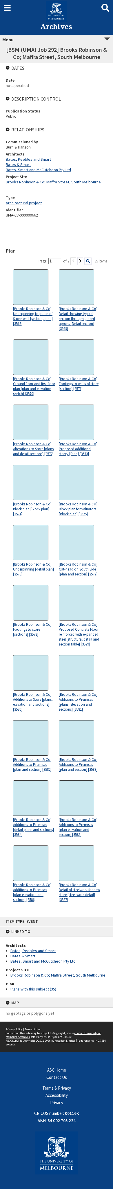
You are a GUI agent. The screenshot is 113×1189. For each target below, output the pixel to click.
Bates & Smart (22, 956)
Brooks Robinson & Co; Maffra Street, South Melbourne (57, 975)
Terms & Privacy (56, 1088)
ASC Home (56, 1070)
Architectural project (24, 202)
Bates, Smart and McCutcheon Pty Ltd (43, 961)
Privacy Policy (14, 1029)
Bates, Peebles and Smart (33, 950)
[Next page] (80, 261)
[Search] (88, 261)
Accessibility (56, 1095)
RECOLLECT (12, 1041)
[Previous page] (73, 261)
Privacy (56, 1102)
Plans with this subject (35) (33, 989)
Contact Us (56, 1077)
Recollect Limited (65, 1041)
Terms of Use (32, 1029)
